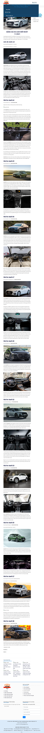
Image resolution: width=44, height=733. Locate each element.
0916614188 (25, 722)
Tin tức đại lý (26, 692)
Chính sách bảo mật (8, 697)
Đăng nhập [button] (8, 9)
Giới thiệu (6, 691)
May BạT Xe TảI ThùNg (8, 728)
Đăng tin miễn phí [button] (9, 15)
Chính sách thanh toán (8, 695)
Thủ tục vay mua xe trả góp (29, 695)
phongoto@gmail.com (24, 724)
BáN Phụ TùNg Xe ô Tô (18, 730)
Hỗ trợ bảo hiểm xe (27, 693)
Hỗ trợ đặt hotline (27, 688)
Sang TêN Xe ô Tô (35, 728)
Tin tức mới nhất (27, 690)
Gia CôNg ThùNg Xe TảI (8, 730)
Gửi (24, 717)
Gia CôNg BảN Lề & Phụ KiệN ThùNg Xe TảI (22, 728)
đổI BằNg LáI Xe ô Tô (28, 730)
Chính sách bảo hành (8, 692)
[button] (38, 2)
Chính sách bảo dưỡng (8, 694)
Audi (8, 104)
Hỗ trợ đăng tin (26, 687)
